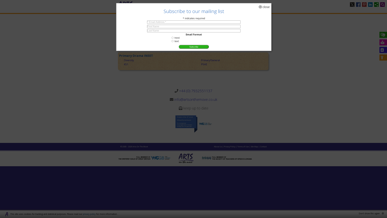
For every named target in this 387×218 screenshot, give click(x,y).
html (177, 38)
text (176, 41)
